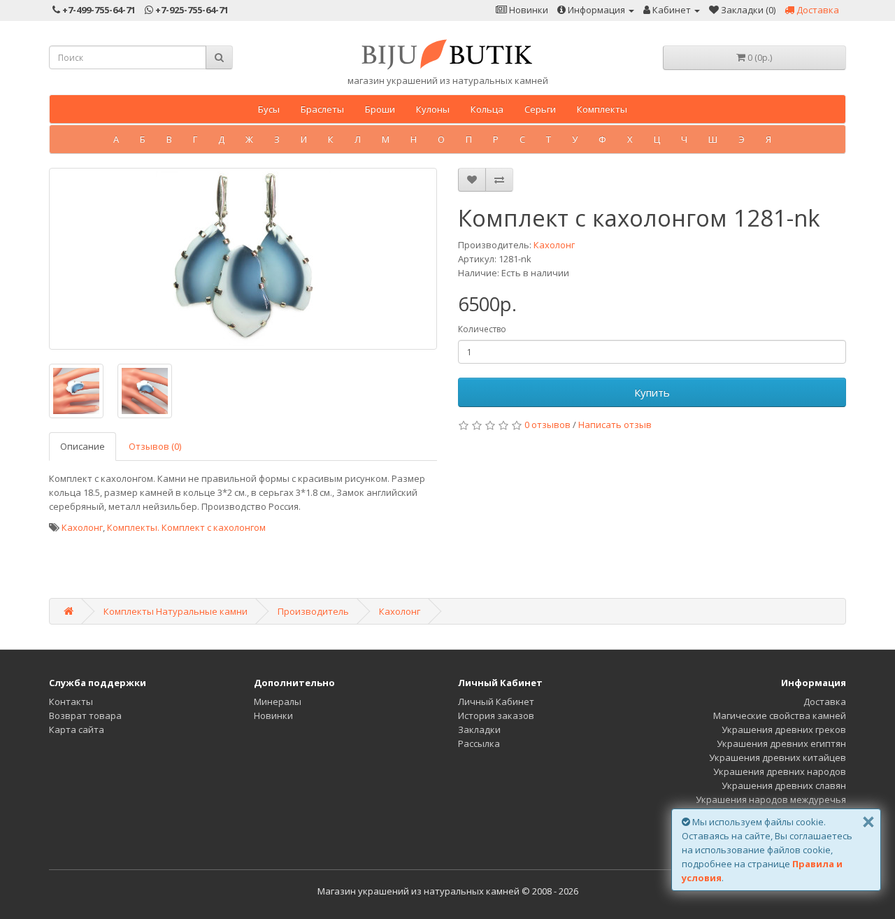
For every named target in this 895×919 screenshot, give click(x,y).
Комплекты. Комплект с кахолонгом (186, 527)
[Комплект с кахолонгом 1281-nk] (243, 259)
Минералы (277, 701)
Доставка (824, 701)
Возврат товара (85, 715)
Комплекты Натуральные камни (175, 611)
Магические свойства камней (779, 715)
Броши (380, 109)
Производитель (313, 611)
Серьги (540, 109)
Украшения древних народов (779, 771)
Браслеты (322, 109)
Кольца (487, 109)
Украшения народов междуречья (771, 799)
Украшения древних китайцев (777, 757)
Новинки (273, 715)
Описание (82, 446)
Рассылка (479, 743)
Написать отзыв (615, 424)
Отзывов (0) (155, 446)
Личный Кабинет (496, 701)
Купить (652, 392)
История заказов (496, 715)
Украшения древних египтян (781, 743)
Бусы (269, 109)
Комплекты (602, 109)
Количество (482, 329)
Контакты (71, 701)
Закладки (479, 729)
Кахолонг (554, 244)
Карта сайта (76, 729)
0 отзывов (547, 424)
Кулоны (433, 109)
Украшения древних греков (784, 729)
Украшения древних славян (784, 785)
